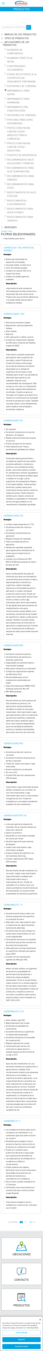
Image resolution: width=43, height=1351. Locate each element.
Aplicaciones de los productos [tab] (16, 43)
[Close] (40, 1319)
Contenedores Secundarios (16, 68)
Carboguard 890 (13, 645)
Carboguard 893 (13, 743)
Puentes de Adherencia (22, 155)
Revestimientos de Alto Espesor (21, 194)
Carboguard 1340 (13, 314)
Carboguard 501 (13, 421)
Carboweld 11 (11, 1121)
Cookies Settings (21, 1332)
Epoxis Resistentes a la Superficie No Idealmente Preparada (21, 78)
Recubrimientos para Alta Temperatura (20, 170)
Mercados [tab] (10, 227)
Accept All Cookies (21, 1346)
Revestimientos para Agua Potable (20, 211)
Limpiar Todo (6, 231)
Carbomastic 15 (12, 905)
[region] (21, 1333)
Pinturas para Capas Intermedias (20, 122)
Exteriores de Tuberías (21, 86)
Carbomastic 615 (13, 1011)
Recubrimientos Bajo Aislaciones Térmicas (20, 162)
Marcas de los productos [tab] (20, 34)
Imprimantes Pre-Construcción (18, 109)
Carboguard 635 (13, 516)
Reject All (21, 1339)
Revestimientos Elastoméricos (17, 203)
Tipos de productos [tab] (16, 38)
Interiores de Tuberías (21, 115)
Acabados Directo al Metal (20, 60)
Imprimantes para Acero (18, 93)
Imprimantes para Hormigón (18, 101)
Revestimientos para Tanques (20, 219)
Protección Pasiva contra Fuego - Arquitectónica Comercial (18, 133)
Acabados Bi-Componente (15, 52)
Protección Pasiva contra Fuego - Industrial (18, 147)
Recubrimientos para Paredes (20, 178)
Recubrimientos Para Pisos (20, 186)
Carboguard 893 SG (15, 815)
